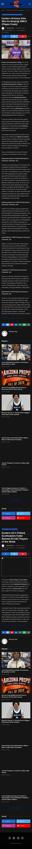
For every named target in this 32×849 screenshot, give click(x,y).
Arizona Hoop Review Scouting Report (12, 14)
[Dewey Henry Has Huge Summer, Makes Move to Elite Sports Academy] (16, 428)
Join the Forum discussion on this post (13, 318)
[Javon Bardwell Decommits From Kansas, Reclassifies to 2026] (16, 352)
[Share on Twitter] (14, 36)
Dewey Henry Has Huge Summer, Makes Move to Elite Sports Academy (15, 438)
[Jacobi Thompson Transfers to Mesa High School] (16, 453)
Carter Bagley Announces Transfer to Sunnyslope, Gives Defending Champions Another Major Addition (15, 490)
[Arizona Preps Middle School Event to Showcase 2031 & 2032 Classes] (16, 377)
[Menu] (3, 4)
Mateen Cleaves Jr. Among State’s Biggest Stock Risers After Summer (16, 413)
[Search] (29, 4)
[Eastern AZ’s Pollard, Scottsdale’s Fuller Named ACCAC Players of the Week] (16, 566)
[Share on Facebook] (6, 36)
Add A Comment (16, 500)
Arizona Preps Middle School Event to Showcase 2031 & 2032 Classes (14, 388)
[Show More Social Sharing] (28, 36)
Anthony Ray (10, 28)
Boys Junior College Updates (9, 529)
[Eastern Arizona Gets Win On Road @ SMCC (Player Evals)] (16, 49)
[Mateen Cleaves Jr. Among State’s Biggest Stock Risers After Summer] (16, 403)
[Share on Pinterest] (23, 36)
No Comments (21, 30)
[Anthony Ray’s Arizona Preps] (16, 4)
